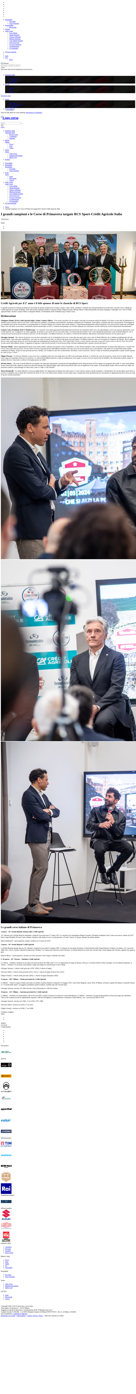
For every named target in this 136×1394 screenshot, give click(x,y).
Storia (7, 99)
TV (6, 1266)
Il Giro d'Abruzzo (15, 44)
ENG (11, 60)
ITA (6, 58)
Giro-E (11, 180)
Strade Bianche (14, 35)
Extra (7, 173)
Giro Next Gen (14, 43)
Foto (10, 90)
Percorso (8, 1249)
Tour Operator (14, 23)
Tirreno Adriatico (15, 37)
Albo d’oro (13, 103)
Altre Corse (9, 31)
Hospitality (8, 20)
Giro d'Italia (13, 33)
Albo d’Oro (13, 154)
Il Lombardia (13, 48)
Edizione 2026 (10, 75)
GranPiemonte (14, 46)
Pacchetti (12, 21)
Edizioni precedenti (15, 105)
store (6, 56)
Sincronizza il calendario (34, 112)
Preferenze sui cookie (8, 1316)
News (11, 88)
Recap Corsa (13, 79)
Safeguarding (21, 1316)
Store (11, 176)
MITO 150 (13, 107)
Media (7, 84)
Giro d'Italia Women (16, 41)
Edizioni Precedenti (15, 156)
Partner (7, 29)
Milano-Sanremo (15, 39)
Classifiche (13, 81)
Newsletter (9, 109)
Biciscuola (12, 27)
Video (11, 92)
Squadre (12, 82)
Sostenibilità (9, 25)
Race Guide (9, 1253)
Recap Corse (13, 134)
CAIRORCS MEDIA (20, 1314)
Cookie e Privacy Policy (35, 1316)
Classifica (8, 1247)
